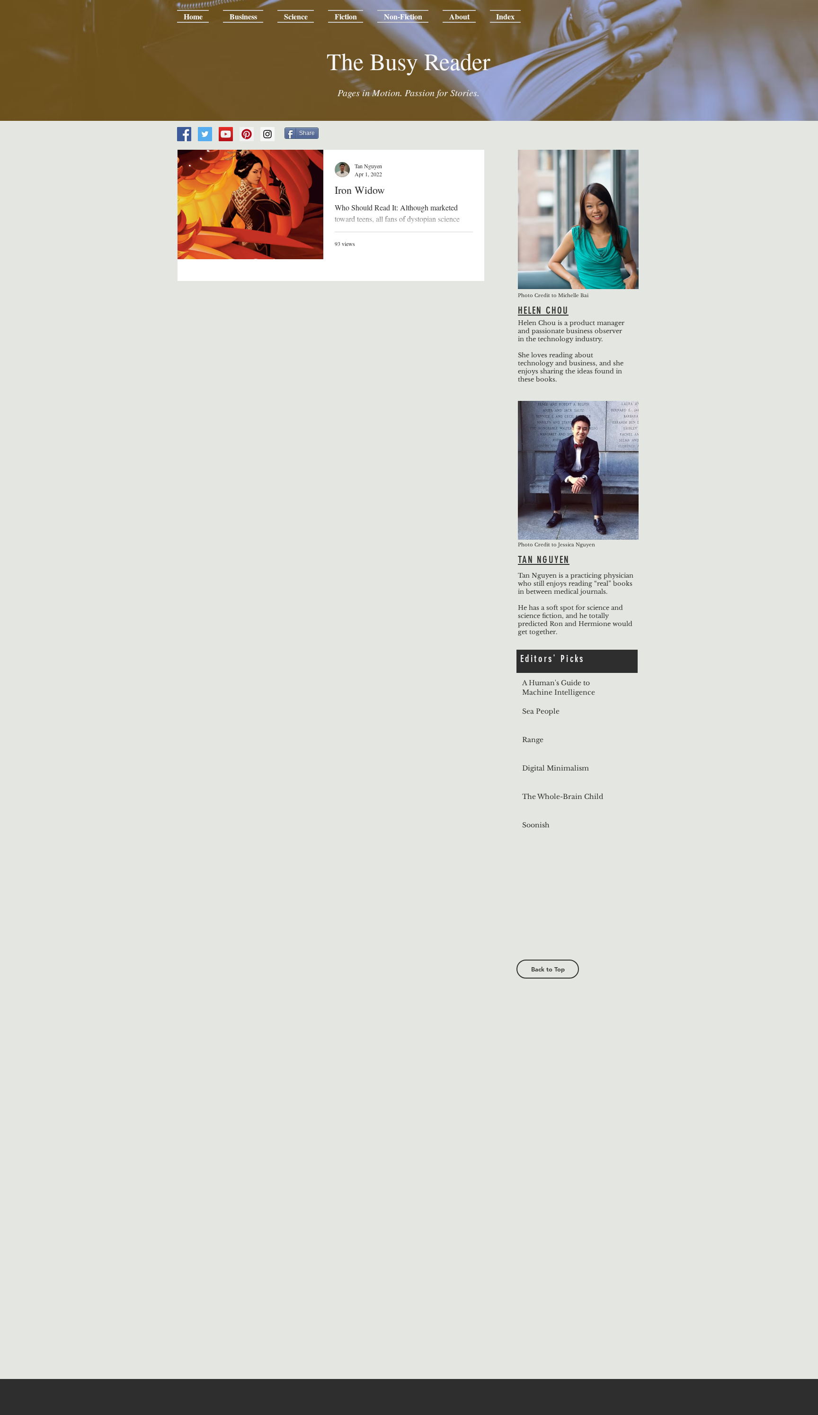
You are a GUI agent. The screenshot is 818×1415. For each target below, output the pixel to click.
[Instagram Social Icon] (267, 134)
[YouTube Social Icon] (226, 134)
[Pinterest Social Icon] (247, 134)
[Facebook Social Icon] (184, 134)
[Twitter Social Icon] (205, 134)
